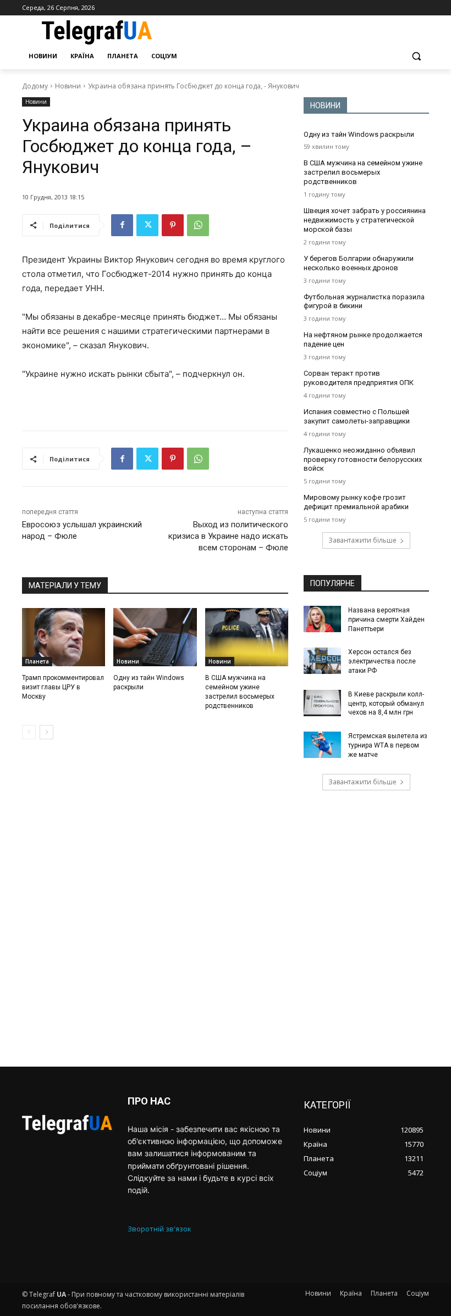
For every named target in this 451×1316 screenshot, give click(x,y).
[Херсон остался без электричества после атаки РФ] (322, 661)
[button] (416, 56)
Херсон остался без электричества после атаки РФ (382, 661)
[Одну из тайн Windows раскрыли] (154, 637)
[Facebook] (122, 225)
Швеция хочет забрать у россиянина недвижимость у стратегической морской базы (365, 220)
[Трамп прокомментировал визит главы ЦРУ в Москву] (63, 637)
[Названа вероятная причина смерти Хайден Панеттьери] (322, 619)
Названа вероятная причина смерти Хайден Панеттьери (386, 619)
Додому (35, 86)
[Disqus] (155, 903)
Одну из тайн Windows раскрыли (359, 134)
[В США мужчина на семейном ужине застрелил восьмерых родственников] (246, 637)
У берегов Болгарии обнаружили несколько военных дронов (359, 263)
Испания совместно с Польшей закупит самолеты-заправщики (357, 416)
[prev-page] (29, 732)
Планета (37, 661)
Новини (68, 86)
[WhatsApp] (198, 225)
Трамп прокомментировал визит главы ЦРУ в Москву (63, 687)
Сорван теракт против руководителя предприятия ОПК (359, 378)
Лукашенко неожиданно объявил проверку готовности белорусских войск (363, 459)
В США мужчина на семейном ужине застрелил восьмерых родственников (363, 172)
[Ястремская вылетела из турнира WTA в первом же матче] (322, 745)
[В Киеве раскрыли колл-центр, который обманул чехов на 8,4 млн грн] (322, 703)
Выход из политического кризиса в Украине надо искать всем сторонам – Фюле (228, 536)
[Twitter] (147, 225)
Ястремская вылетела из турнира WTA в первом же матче (387, 745)
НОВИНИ (325, 105)
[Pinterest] (173, 225)
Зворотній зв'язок (159, 1229)
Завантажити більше (362, 540)
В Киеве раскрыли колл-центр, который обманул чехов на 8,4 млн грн (386, 703)
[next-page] (46, 732)
